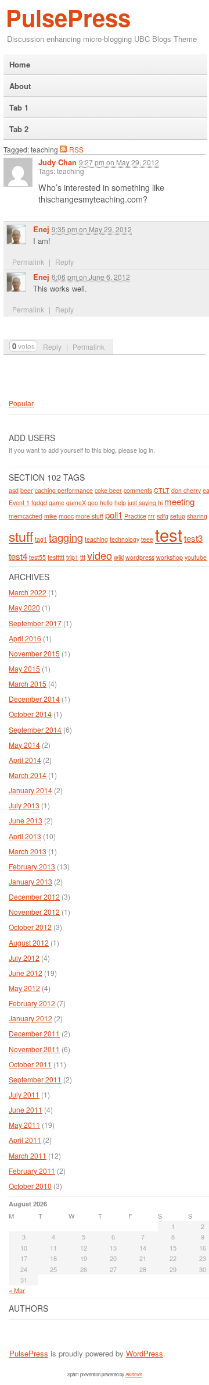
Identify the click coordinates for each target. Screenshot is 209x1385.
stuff (21, 536)
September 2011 (35, 1079)
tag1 (41, 539)
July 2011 (24, 1094)
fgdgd (39, 502)
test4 (18, 556)
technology (124, 539)
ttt (82, 557)
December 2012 (34, 896)
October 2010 (30, 1186)
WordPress (144, 1353)
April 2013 (25, 836)
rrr (151, 516)
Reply (52, 346)
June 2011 (25, 1109)
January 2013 (30, 881)
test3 (193, 538)
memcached (25, 516)
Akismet (133, 1374)
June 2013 (25, 820)
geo (93, 502)
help (120, 502)
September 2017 (35, 623)
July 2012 (24, 958)
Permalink (89, 346)
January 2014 (30, 790)
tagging (66, 537)
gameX (76, 502)
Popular (21, 403)
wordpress (139, 557)
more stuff (89, 516)
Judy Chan (57, 162)
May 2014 (24, 745)
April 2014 (25, 760)
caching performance (64, 490)
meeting (179, 501)
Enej (41, 229)
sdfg (162, 516)
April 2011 (25, 1140)
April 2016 (25, 638)
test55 (37, 557)
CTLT (162, 490)
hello (106, 502)
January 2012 (30, 1018)
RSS (76, 148)
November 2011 (34, 1049)
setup (177, 516)
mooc (66, 516)
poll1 (113, 515)
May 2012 (24, 988)
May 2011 (24, 1125)
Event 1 (19, 502)
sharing (197, 516)
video (99, 555)
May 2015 (24, 668)
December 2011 (34, 1033)
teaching (96, 539)
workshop (169, 557)
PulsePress (68, 17)
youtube (196, 557)
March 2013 (27, 851)
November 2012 (34, 912)
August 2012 (29, 942)
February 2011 (32, 1171)
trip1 (72, 557)
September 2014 (35, 729)
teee (147, 539)
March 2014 (27, 775)
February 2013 (32, 866)
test (168, 534)
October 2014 (30, 714)
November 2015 (34, 653)
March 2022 (27, 592)
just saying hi (145, 502)
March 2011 (27, 1155)
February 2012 (32, 1003)
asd (14, 490)
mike (50, 516)
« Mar (17, 1290)
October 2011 (30, 1064)
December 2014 (34, 699)
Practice (135, 516)
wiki (119, 557)
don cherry (186, 490)
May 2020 (24, 607)
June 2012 (25, 973)
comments (138, 490)
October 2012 (30, 927)
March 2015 (27, 683)
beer (26, 490)
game (56, 502)
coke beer (108, 490)
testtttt (56, 557)
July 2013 (24, 805)
